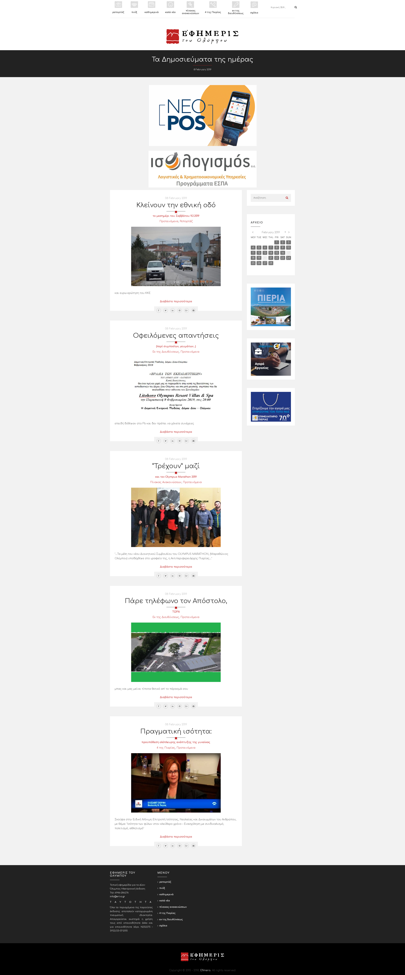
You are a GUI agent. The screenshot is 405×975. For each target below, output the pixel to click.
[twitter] (165, 310)
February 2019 (271, 232)
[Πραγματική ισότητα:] (176, 782)
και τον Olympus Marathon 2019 (176, 476)
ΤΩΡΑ (176, 611)
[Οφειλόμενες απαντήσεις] (176, 386)
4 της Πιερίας (166, 747)
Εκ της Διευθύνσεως (166, 351)
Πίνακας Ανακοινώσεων (165, 482)
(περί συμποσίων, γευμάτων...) (176, 346)
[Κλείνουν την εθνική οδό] (176, 256)
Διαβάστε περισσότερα (176, 301)
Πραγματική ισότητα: (176, 731)
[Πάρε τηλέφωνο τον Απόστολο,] (176, 652)
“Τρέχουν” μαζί (176, 466)
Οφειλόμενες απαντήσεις (176, 335)
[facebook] (158, 310)
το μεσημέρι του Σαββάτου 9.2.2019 (176, 216)
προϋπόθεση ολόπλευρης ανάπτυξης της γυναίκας (176, 742)
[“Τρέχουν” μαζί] (176, 517)
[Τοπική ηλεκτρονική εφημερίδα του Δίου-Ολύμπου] (202, 36)
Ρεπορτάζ (186, 221)
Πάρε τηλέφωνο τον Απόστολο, (176, 601)
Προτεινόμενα (168, 221)
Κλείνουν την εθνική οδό (176, 205)
